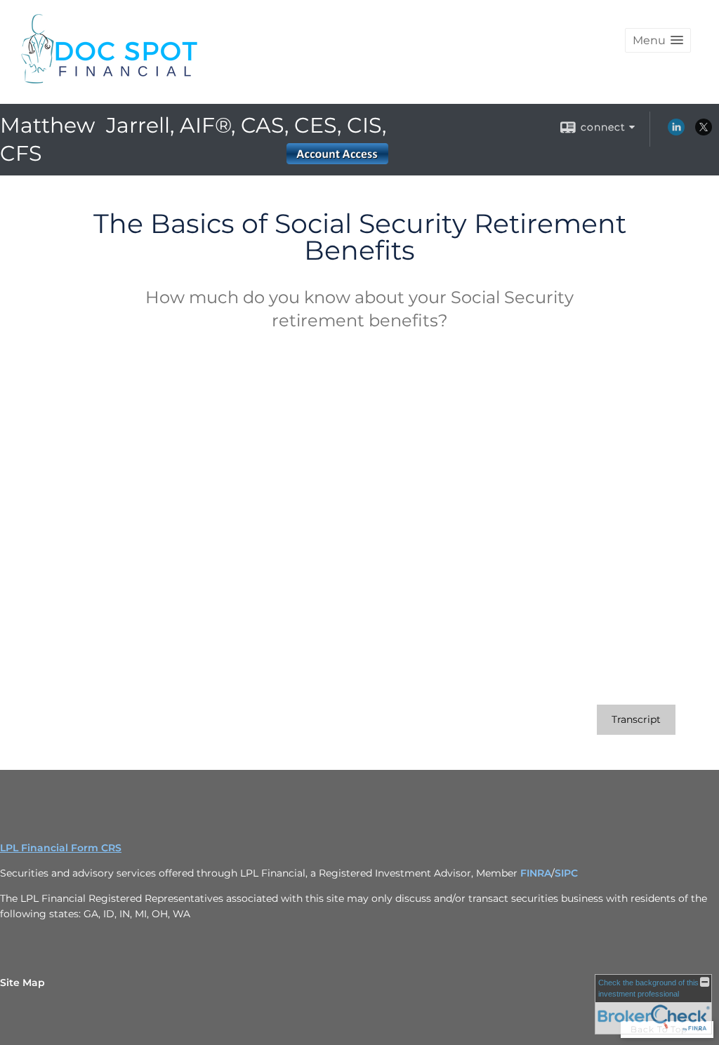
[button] (658, 40)
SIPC (566, 873)
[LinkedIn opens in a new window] (676, 132)
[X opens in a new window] (703, 132)
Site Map (22, 982)
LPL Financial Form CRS (60, 847)
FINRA (535, 873)
